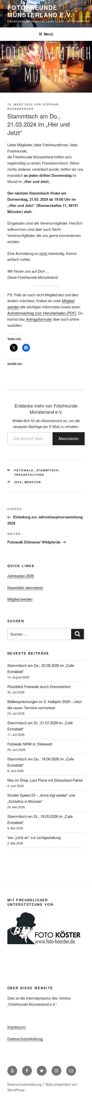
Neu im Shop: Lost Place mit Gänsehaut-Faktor (45, 780)
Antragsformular (39, 319)
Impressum (16, 1026)
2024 (18, 482)
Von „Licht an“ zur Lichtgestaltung (34, 837)
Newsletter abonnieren (25, 587)
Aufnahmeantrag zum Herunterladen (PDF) (41, 312)
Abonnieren (68, 438)
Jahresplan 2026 (20, 575)
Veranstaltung (29, 475)
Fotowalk (24, 470)
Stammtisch (47, 470)
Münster (33, 482)
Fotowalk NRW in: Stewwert (29, 743)
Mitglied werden (19, 599)
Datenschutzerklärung (25, 1038)
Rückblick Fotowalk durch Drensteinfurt (38, 686)
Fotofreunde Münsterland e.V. (40, 11)
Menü (48, 34)
